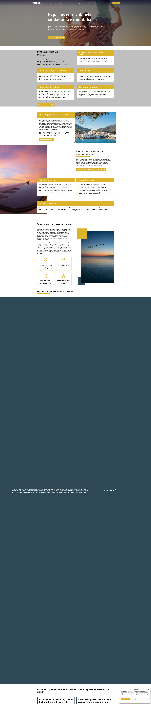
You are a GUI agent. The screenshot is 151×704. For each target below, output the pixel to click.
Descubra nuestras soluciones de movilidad (91, 169)
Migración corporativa (64, 3)
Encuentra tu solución (55, 37)
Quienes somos (102, 3)
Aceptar (125, 699)
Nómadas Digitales (77, 3)
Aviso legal (142, 701)
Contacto (116, 3)
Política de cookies (129, 701)
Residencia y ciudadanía (51, 3)
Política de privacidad (136, 701)
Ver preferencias (145, 699)
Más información (45, 139)
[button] (148, 689)
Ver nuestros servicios (45, 105)
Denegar (135, 699)
